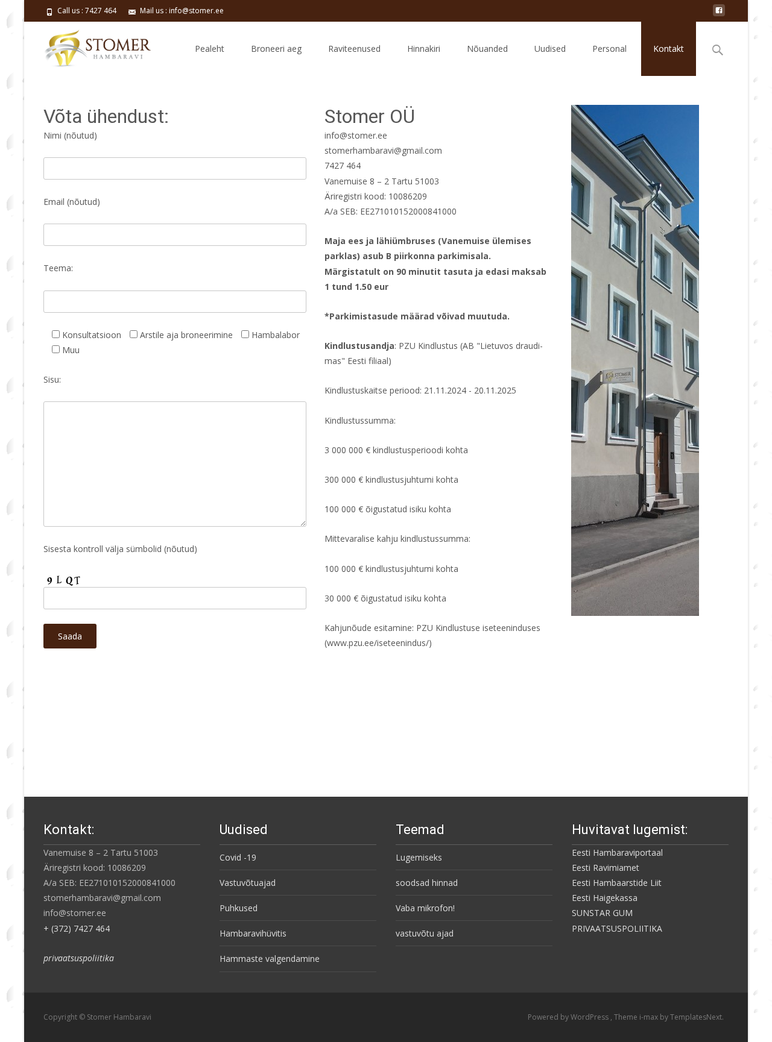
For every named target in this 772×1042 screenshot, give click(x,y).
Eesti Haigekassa (605, 897)
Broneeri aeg (276, 48)
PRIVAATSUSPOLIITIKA (617, 928)
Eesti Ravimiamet (605, 867)
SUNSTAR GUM (602, 912)
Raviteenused (354, 48)
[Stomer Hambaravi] (87, 46)
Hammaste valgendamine (270, 958)
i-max (649, 1017)
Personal (609, 48)
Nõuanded (487, 48)
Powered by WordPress (569, 1017)
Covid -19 (238, 857)
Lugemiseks (419, 857)
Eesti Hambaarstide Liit (617, 882)
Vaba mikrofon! (425, 908)
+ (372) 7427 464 (76, 928)
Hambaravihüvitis (253, 933)
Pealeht (209, 48)
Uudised (550, 48)
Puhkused (239, 908)
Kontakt (668, 48)
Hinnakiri (423, 48)
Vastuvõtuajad (248, 882)
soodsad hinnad (427, 882)
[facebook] (719, 14)
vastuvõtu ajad (425, 933)
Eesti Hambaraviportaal (617, 852)
